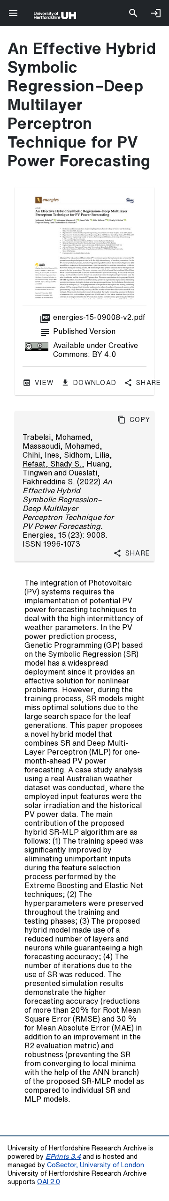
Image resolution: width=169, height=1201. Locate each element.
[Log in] (156, 13)
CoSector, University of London (95, 1164)
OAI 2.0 (48, 1181)
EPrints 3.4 (63, 1156)
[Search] (133, 13)
